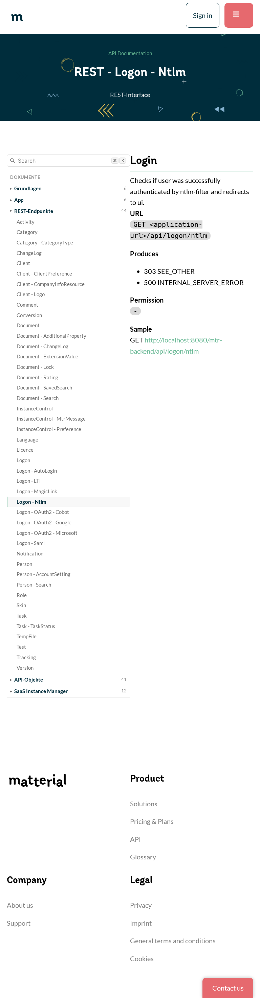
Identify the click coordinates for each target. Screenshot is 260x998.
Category (27, 232)
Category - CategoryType (45, 242)
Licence (25, 450)
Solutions (143, 804)
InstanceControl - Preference (49, 429)
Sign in (202, 15)
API (135, 839)
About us (20, 905)
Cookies (142, 958)
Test (21, 647)
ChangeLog (29, 253)
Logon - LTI (29, 481)
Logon (23, 460)
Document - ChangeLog (42, 346)
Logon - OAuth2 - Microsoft (47, 533)
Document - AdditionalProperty (51, 336)
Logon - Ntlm (31, 502)
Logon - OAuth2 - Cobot (43, 512)
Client (23, 263)
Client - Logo (31, 294)
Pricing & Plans (152, 821)
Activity (26, 222)
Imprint (141, 923)
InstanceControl (35, 408)
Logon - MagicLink (37, 491)
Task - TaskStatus (36, 626)
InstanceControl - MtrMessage (51, 418)
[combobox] (68, 161)
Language (27, 439)
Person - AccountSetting (43, 574)
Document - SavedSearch (44, 387)
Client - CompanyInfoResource (51, 284)
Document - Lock (35, 367)
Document (28, 325)
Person (24, 564)
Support (18, 923)
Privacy (141, 905)
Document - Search (38, 398)
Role (22, 595)
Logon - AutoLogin (37, 471)
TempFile (27, 636)
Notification (30, 553)
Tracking (26, 657)
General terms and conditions (173, 940)
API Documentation (130, 53)
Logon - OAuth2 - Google (44, 522)
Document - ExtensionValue (47, 356)
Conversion (29, 315)
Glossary (143, 857)
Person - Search (34, 584)
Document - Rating (37, 377)
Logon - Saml (31, 543)
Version (25, 668)
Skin (21, 605)
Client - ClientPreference (44, 273)
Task (22, 616)
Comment (27, 305)
